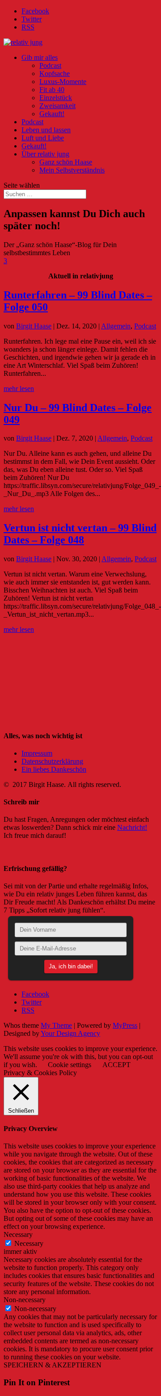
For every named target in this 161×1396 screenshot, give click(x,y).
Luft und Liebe (42, 138)
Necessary (28, 1243)
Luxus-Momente (62, 81)
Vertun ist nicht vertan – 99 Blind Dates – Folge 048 (80, 534)
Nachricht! (132, 827)
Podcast (50, 65)
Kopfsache (54, 73)
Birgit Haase (33, 326)
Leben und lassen (46, 130)
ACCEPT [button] (116, 1064)
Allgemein (116, 326)
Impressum (36, 753)
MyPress (125, 1025)
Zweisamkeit (57, 105)
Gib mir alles (39, 57)
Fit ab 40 (51, 89)
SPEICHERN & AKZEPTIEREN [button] (53, 1365)
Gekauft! (51, 114)
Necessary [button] (18, 1234)
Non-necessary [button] (25, 1299)
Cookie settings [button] (69, 1064)
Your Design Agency (70, 1033)
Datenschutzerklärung (52, 761)
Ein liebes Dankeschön (53, 769)
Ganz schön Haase (65, 162)
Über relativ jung (45, 154)
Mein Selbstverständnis (72, 170)
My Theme (56, 1025)
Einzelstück (55, 97)
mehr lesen (19, 388)
